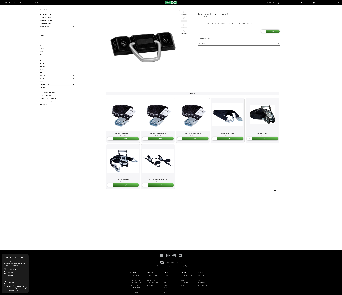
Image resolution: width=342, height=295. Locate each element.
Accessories (192, 93)
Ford (165, 282)
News (182, 285)
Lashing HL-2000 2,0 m (193, 133)
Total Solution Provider (187, 275)
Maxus (165, 292)
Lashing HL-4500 (262, 133)
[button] (15, 290)
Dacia (165, 278)
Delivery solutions (135, 278)
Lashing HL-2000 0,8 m (123, 133)
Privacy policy (183, 266)
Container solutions (135, 290)
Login (337, 2)
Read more (16, 265)
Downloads (184, 280)
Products (17, 2)
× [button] (26, 256)
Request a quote (272, 2)
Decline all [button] (21, 287)
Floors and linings (152, 280)
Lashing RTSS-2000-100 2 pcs (158, 179)
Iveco (165, 287)
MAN (165, 290)
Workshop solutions (135, 292)
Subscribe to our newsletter (174, 262)
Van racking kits (151, 285)
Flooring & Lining (135, 280)
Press (199, 280)
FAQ (199, 278)
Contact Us (201, 275)
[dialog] (15, 273)
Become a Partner (202, 282)
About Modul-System (186, 278)
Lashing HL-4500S (123, 179)
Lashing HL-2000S (227, 133)
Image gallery (184, 282)
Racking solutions (135, 275)
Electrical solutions (135, 282)
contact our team (236, 23)
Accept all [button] (9, 287)
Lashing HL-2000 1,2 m (158, 133)
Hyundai (166, 285)
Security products (134, 285)
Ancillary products (135, 287)
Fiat (165, 280)
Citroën (166, 275)
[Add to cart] (273, 31)
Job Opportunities (202, 285)
